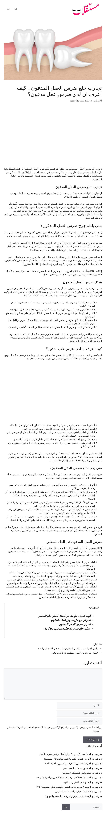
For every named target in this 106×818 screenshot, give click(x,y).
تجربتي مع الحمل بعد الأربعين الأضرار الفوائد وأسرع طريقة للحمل (70, 754)
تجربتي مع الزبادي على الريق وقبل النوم (82, 782)
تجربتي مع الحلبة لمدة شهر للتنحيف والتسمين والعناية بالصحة (72, 763)
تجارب (95, 644)
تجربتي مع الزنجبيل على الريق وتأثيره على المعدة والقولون (73, 796)
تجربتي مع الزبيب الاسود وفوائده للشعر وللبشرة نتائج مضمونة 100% (69, 787)
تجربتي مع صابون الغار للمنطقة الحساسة (82, 772)
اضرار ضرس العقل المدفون (75, 624)
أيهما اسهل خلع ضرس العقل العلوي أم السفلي (64, 616)
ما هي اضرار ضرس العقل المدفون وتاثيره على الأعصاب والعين (68, 648)
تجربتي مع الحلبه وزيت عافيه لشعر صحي (82, 768)
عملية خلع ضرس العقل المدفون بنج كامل (67, 628)
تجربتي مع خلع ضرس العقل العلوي (71, 620)
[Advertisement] (53, 137)
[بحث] (66, 807)
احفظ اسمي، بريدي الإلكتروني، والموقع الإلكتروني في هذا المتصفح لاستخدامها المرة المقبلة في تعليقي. (53, 729)
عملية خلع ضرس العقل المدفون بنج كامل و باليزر (74, 652)
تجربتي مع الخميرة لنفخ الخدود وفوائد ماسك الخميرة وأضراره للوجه (69, 777)
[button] (16, 9)
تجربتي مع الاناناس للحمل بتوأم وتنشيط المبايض (78, 791)
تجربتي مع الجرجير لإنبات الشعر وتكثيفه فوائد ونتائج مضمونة (73, 758)
